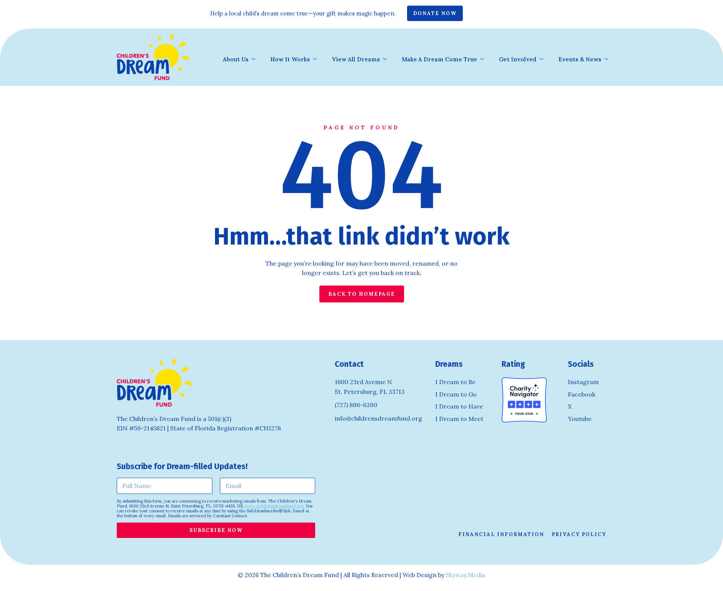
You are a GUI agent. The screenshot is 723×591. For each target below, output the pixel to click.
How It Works (290, 59)
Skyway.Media (465, 575)
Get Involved (518, 59)
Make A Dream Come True (439, 59)
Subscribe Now (216, 530)
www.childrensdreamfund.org (274, 506)
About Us (236, 59)
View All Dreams (356, 59)
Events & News (579, 59)
